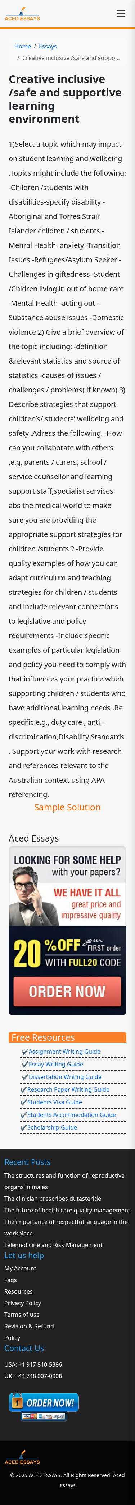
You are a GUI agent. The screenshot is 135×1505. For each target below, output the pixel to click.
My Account (20, 1268)
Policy (12, 1338)
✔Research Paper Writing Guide (64, 1089)
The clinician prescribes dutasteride (52, 1199)
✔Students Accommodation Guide (68, 1115)
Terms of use (22, 1315)
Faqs (10, 1280)
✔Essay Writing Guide (51, 1064)
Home (22, 46)
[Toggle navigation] (121, 14)
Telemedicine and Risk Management (53, 1245)
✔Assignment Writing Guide (60, 1051)
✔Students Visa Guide (51, 1102)
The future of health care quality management (67, 1210)
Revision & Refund (29, 1326)
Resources (18, 1291)
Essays (48, 46)
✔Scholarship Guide (48, 1127)
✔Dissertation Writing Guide (61, 1077)
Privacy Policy (22, 1303)
